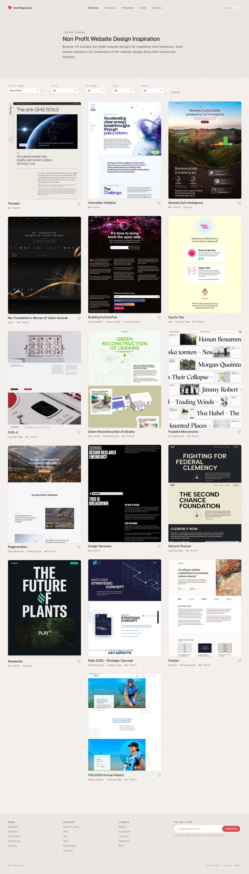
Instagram (124, 831)
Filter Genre (16, 86)
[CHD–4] (44, 380)
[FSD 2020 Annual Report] (124, 722)
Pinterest (123, 840)
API (65, 836)
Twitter (122, 826)
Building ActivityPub (102, 317)
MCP (66, 840)
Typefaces (14, 840)
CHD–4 (13, 432)
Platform (91, 86)
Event (11, 322)
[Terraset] (44, 151)
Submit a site (71, 826)
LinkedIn (123, 836)
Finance (172, 665)
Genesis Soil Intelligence (185, 203)
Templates (14, 836)
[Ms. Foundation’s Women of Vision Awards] (44, 265)
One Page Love (23, 7)
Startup (187, 207)
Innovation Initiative (102, 203)
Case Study (94, 436)
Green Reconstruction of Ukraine (111, 432)
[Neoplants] (44, 608)
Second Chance (179, 546)
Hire (65, 831)
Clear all (175, 92)
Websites (13, 826)
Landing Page (113, 322)
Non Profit (94, 207)
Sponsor (68, 850)
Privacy (227, 865)
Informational (111, 436)
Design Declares (99, 546)
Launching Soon (131, 322)
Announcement (95, 322)
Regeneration (17, 547)
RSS (120, 845)
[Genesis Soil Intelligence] (204, 150)
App (170, 322)
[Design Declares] (124, 493)
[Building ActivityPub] (124, 264)
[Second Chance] (204, 493)
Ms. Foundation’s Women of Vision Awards (38, 318)
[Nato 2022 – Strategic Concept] (124, 608)
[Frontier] (204, 608)
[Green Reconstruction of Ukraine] (124, 379)
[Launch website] (159, 203)
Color (144, 86)
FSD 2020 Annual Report (106, 775)
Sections (13, 831)
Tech (115, 86)
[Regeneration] (44, 494)
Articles (12, 845)
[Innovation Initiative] (124, 150)
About (238, 865)
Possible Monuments (183, 432)
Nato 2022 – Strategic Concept (110, 661)
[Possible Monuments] (204, 379)
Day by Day (176, 317)
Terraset (14, 203)
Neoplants (15, 661)
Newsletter (69, 845)
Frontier (173, 661)
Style (54, 86)
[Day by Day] (204, 264)
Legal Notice (212, 865)
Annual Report (96, 779)
